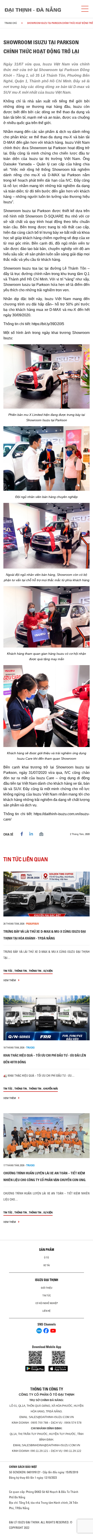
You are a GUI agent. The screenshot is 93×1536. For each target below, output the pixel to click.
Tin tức (7, 970)
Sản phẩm (46, 1250)
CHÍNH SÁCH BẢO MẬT (23, 1467)
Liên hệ (46, 1310)
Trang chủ (11, 23)
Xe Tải (46, 1265)
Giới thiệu (46, 1287)
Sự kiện (48, 970)
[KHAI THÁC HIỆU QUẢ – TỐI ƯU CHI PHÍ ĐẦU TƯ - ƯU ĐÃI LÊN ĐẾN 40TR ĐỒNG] (46, 1017)
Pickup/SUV (32, 923)
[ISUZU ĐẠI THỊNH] (33, 10)
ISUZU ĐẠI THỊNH (46, 1280)
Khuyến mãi (50, 1088)
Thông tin (20, 970)
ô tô (46, 1257)
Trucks (30, 1047)
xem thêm (9, 980)
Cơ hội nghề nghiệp (46, 1303)
